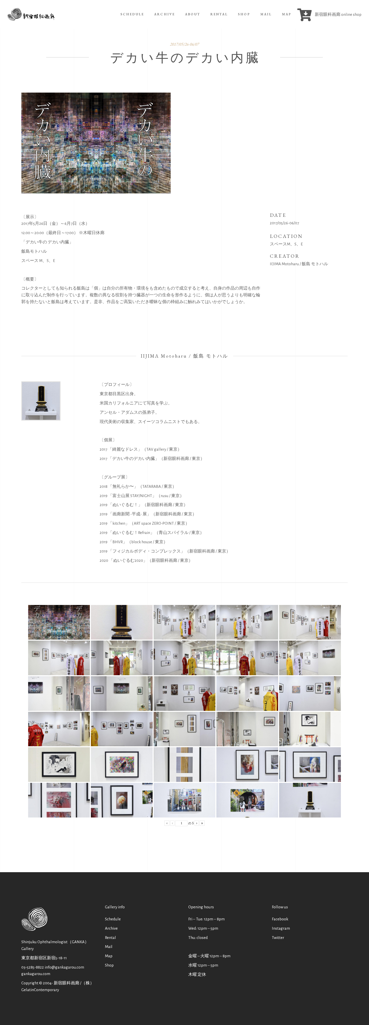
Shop (109, 965)
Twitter (278, 937)
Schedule (113, 919)
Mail (108, 946)
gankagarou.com (35, 974)
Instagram (281, 928)
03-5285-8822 (32, 967)
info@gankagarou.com (64, 967)
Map (108, 956)
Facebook (280, 919)
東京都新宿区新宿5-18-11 (44, 958)
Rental (110, 937)
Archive (111, 928)
